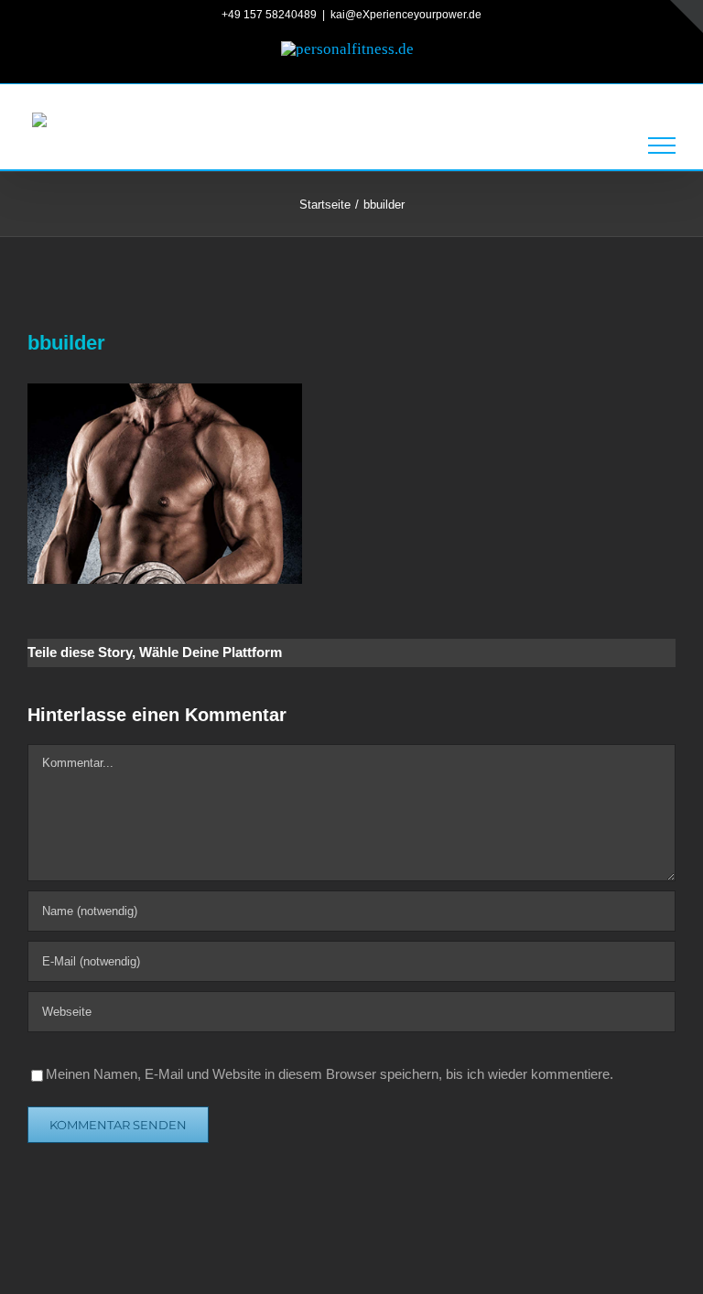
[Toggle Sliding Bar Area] (686, 16)
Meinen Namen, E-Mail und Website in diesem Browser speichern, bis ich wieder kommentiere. (329, 1074)
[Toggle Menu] (662, 145)
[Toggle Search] (601, 144)
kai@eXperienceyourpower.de (405, 14)
